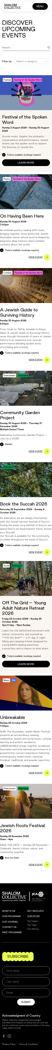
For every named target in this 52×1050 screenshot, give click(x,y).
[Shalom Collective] (12, 6)
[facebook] (3, 1036)
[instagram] (9, 1036)
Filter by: (7, 61)
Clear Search (12, 53)
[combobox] (16, 61)
